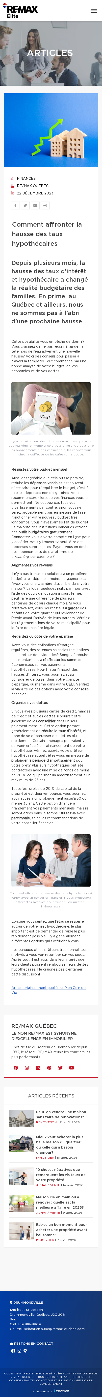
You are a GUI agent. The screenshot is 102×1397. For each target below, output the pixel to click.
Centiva (61, 1391)
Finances (26, 178)
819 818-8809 (29, 1324)
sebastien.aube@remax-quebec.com (54, 1329)
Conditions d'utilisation (55, 1380)
